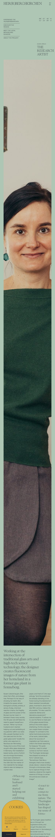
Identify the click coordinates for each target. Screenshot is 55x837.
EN (50, 4)
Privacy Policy (8, 823)
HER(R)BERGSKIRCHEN (23, 3)
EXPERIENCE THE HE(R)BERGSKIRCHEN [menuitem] (11, 20)
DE (50, 3)
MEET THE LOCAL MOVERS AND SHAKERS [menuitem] (9, 32)
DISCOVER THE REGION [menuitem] (9, 26)
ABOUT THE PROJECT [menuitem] (11, 38)
